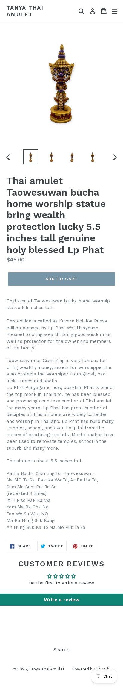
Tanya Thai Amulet (25, 10)
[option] (30, 157)
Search (61, 649)
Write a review (61, 599)
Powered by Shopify (91, 669)
